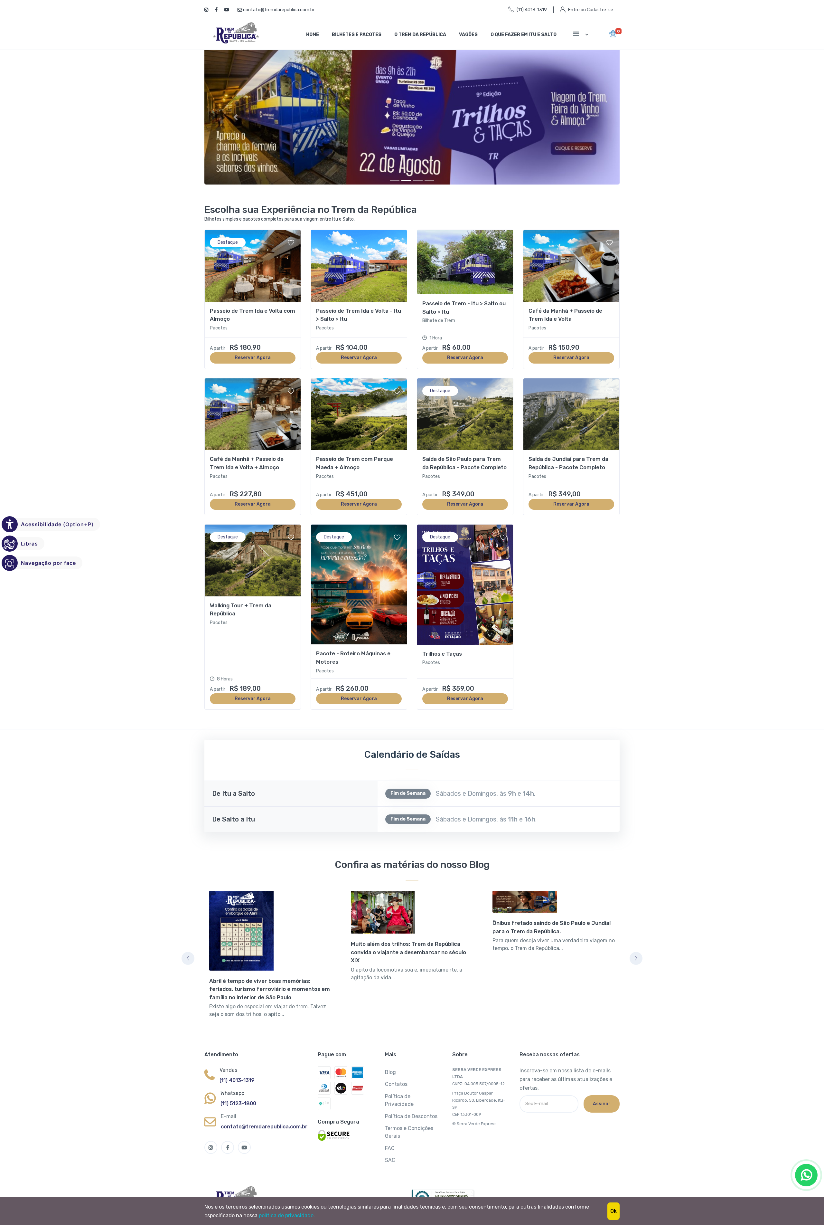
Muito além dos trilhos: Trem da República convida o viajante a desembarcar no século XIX (408, 956)
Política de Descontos (411, 1120)
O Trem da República (420, 34)
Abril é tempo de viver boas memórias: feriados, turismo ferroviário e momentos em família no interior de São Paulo (269, 993)
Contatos (396, 1088)
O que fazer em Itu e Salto (524, 34)
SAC (390, 1164)
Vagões (468, 34)
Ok (613, 1211)
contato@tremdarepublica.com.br (278, 10)
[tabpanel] (270, 962)
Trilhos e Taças (442, 657)
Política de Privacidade (399, 1104)
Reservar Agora (253, 362)
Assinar (602, 1108)
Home (312, 34)
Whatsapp (232, 1097)
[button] (235, 119)
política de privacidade (286, 1215)
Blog (390, 1076)
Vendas (228, 1074)
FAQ (390, 1152)
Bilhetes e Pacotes (356, 34)
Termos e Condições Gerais (409, 1136)
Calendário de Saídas (412, 758)
